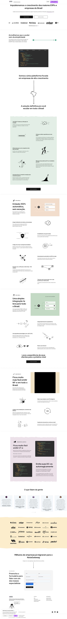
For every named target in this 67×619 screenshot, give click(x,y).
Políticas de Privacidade (37, 600)
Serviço (21, 50)
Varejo (27, 50)
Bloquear (10, 615)
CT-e (39, 50)
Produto (33, 50)
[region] (10, 613)
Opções (5, 615)
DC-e (45, 50)
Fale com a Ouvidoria (49, 600)
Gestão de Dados (36, 601)
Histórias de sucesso (17, 1)
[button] (41, 17)
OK (15, 615)
